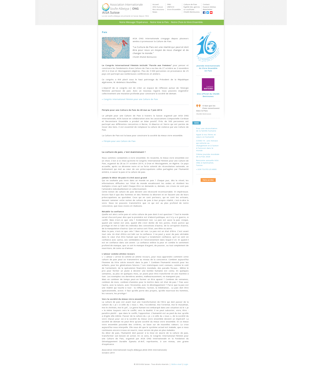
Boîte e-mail (177, 364)
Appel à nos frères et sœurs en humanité (206, 135)
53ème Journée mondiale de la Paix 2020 (207, 155)
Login (186, 364)
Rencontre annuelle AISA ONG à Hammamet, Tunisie (207, 162)
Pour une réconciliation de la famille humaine (206, 129)
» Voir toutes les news (206, 169)
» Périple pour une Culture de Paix (119, 141)
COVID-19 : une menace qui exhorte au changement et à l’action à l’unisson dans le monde (207, 146)
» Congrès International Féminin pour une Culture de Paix (130, 99)
